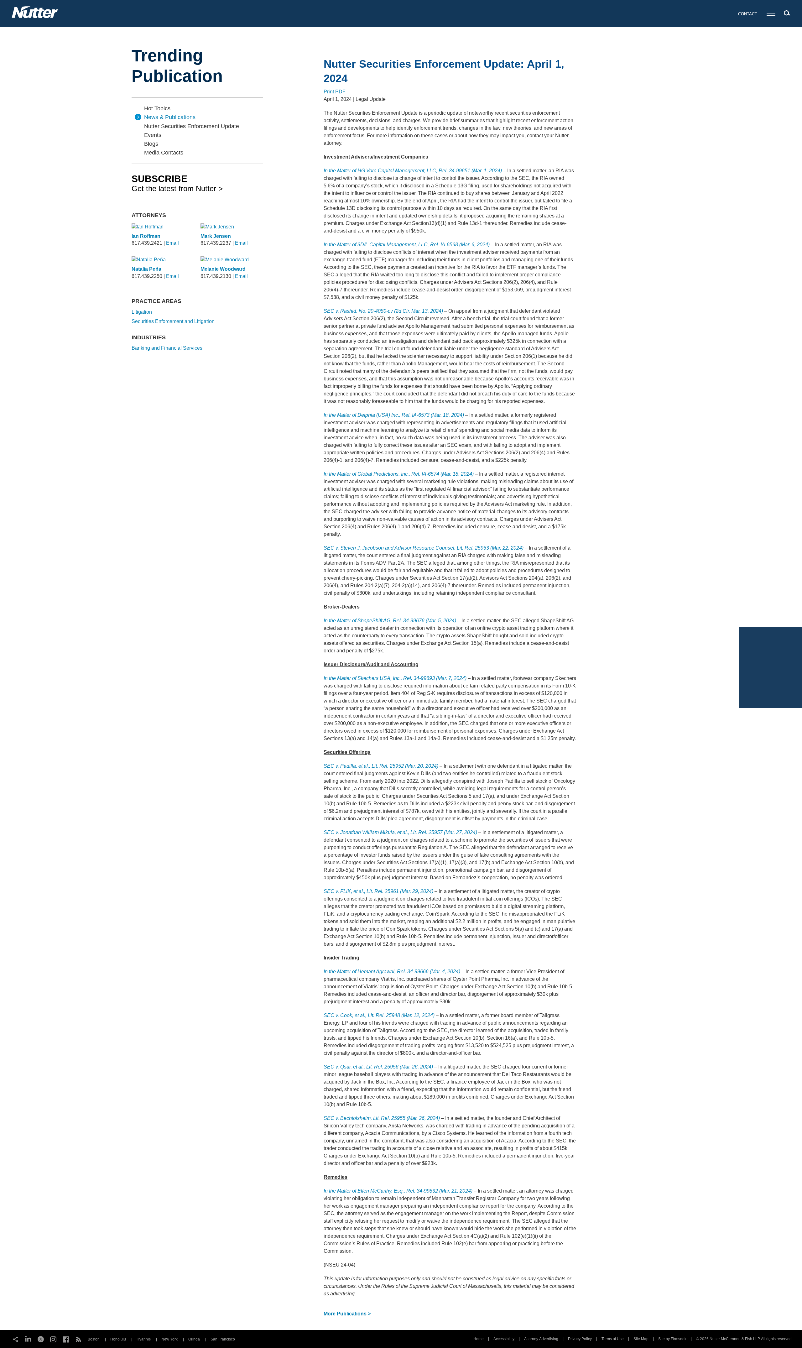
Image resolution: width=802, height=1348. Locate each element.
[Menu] (771, 13)
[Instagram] (53, 1338)
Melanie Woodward (223, 269)
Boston (94, 1339)
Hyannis (144, 1339)
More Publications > (347, 1313)
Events (152, 135)
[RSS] (78, 1338)
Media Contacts (163, 152)
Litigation (142, 312)
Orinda (194, 1339)
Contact (747, 14)
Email (172, 243)
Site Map (640, 1339)
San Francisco (223, 1339)
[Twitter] (40, 1338)
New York (169, 1339)
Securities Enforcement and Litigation (173, 321)
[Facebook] (65, 1338)
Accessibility (503, 1339)
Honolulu (118, 1339)
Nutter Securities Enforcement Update (191, 126)
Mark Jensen (215, 236)
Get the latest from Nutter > (177, 183)
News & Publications (169, 117)
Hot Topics (157, 108)
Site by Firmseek (672, 1339)
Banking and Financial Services (167, 348)
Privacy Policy (580, 1339)
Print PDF (335, 91)
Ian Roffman (146, 236)
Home (478, 1339)
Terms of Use (613, 1339)
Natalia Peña (146, 269)
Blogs (151, 144)
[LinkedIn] (28, 1338)
